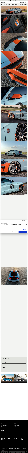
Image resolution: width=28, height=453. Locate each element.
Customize (13, 231)
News (21, 438)
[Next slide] (26, 0)
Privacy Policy (3, 448)
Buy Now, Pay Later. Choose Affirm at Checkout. (14, 0)
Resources (22, 440)
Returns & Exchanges (23, 448)
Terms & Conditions (8, 448)
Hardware (15, 438)
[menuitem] (21, 2)
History (22, 439)
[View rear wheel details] (5, 367)
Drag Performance (3, 438)
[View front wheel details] (5, 362)
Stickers (9, 438)
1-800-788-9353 (2, 430)
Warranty (12, 448)
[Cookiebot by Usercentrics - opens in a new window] (22, 220)
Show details (24, 229)
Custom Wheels (3, 439)
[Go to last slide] (1, 0)
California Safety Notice (17, 448)
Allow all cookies (23, 231)
